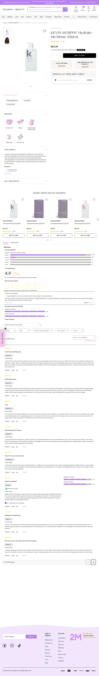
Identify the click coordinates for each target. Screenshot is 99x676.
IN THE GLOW (93, 17)
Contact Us (26, 2)
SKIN (22, 17)
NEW (3, 17)
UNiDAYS (61, 661)
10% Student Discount (76, 2)
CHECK (89, 80)
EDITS (41, 17)
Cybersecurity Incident (62, 638)
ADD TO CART (13, 235)
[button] (2, 338)
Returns (47, 653)
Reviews (6, 242)
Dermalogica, (48, 7)
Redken (58, 7)
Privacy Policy (60, 658)
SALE (73, 17)
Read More (7, 174)
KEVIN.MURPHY (14, 23)
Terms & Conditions (61, 644)
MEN (35, 17)
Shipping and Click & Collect (12, 2)
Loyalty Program (90, 2)
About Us (61, 641)
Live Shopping (48, 659)
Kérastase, (39, 7)
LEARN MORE (49, 3)
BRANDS (9, 17)
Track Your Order (48, 656)
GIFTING (66, 17)
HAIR (16, 17)
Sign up (31, 636)
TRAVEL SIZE (57, 17)
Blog (46, 663)
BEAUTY (29, 17)
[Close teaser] (5, 329)
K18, (54, 7)
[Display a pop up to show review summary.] (14, 231)
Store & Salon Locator (47, 650)
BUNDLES (48, 17)
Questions (14, 242)
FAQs (46, 646)
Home (5, 23)
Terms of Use (62, 654)
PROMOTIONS (82, 17)
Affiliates (61, 648)
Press (59, 651)
